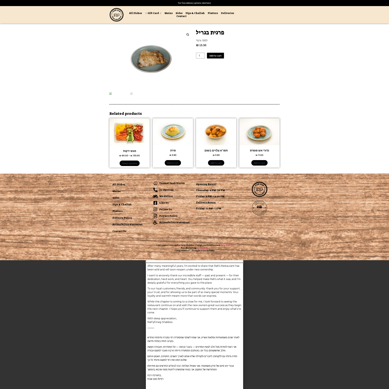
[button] (194, 261)
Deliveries (227, 13)
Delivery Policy (122, 217)
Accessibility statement (127, 224)
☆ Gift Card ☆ (153, 13)
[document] (194, 324)
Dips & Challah (195, 13)
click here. (206, 3)
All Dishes (135, 13)
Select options (129, 163)
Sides (179, 13)
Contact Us (119, 231)
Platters (213, 13)
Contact (181, 16)
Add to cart (215, 55)
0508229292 (202, 248)
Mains (169, 13)
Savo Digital (227, 245)
